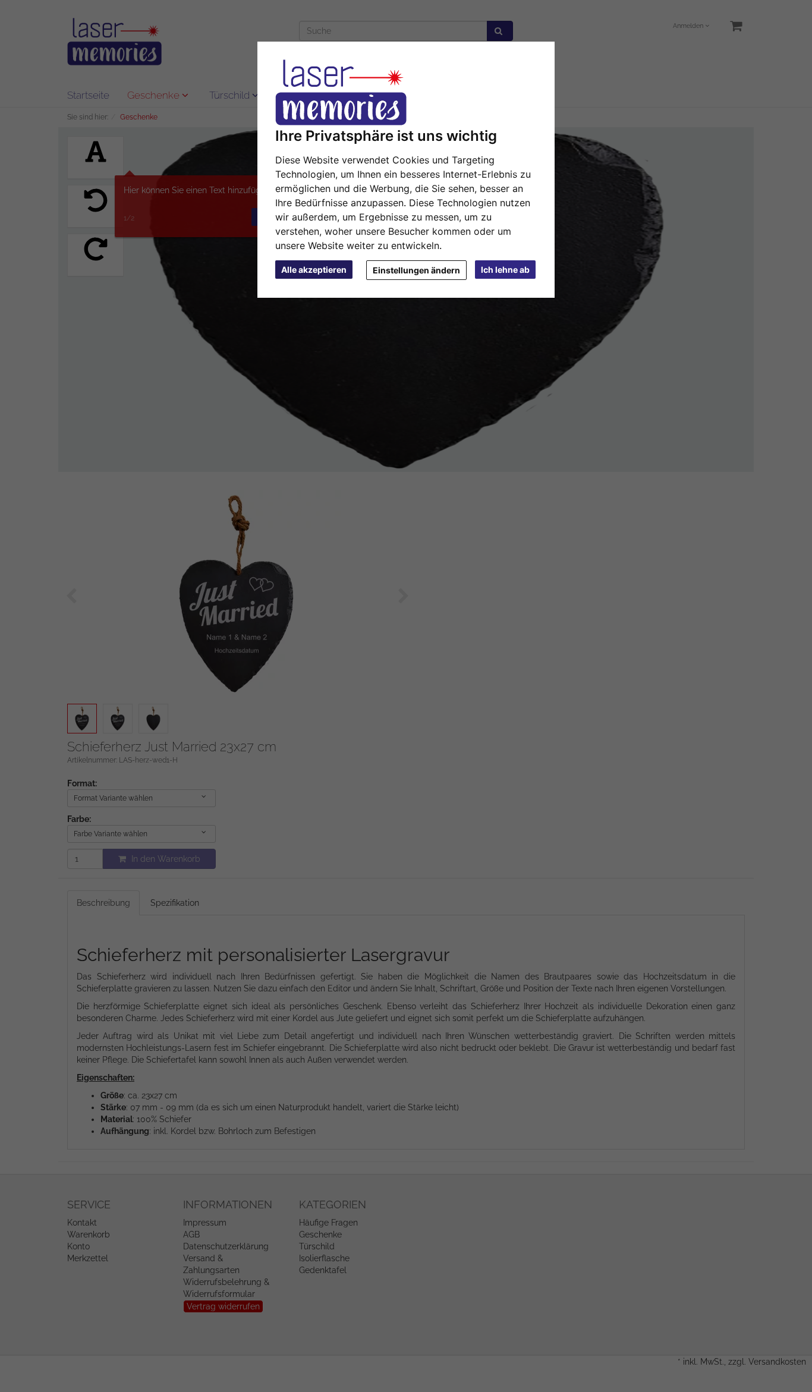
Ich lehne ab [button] (505, 269)
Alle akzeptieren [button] (314, 269)
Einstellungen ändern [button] (416, 270)
